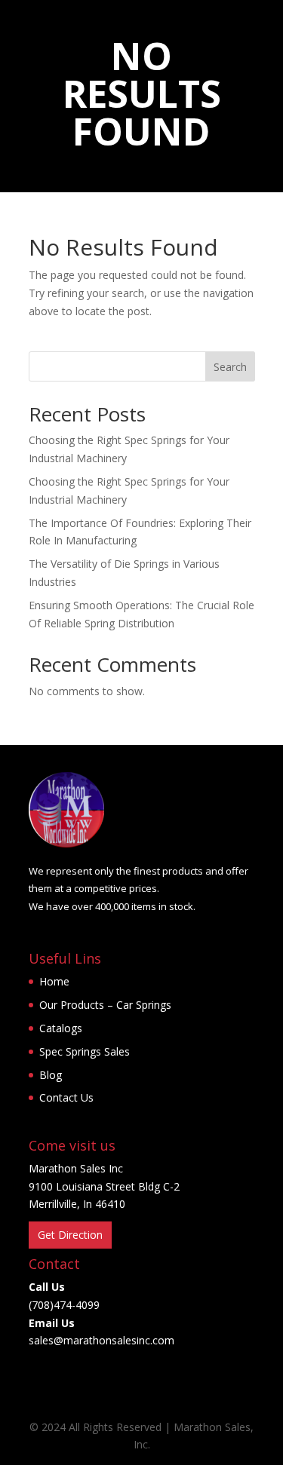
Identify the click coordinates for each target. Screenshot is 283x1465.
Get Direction (70, 1234)
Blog (50, 1075)
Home (54, 981)
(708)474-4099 (64, 1305)
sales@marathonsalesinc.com (101, 1340)
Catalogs (60, 1028)
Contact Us (66, 1097)
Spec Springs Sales (84, 1051)
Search (230, 367)
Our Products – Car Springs (105, 1005)
